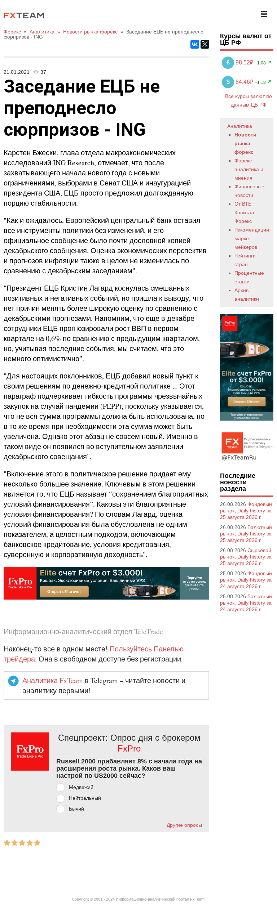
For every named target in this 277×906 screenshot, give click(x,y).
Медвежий (81, 787)
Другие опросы (184, 825)
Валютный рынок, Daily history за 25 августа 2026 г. (246, 533)
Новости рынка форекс (245, 143)
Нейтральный (85, 798)
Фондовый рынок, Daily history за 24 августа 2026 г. (246, 579)
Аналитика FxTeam (52, 680)
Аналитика (239, 126)
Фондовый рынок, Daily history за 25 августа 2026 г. (246, 510)
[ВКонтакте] (194, 44)
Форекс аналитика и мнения (248, 169)
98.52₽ (241, 62)
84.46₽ (241, 82)
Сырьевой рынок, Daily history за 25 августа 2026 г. (246, 556)
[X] (205, 44)
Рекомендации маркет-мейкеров (251, 238)
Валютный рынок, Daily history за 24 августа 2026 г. (246, 602)
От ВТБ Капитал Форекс (244, 212)
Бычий (76, 809)
